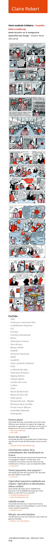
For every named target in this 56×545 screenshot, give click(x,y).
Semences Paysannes (19, 353)
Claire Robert (25, 9)
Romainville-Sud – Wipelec (22, 401)
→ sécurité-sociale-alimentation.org (21, 445)
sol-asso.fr (14, 477)
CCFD (12, 366)
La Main (14, 385)
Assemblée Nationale (19, 410)
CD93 (12, 388)
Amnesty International (20, 335)
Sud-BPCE (14, 360)
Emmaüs (14, 331)
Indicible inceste (16, 510)
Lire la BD (13, 432)
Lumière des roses (18, 382)
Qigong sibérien (17, 375)
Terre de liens (16, 344)
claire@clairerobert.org (19, 538)
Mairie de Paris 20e (19, 394)
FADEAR (14, 350)
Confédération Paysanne (21, 325)
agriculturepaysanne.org (19, 497)
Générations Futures (19, 341)
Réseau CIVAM (16, 347)
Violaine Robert (17, 379)
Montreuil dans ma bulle (21, 404)
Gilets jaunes (16, 398)
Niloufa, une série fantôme (20, 521)
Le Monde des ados (19, 369)
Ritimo (13, 338)
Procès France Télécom (20, 407)
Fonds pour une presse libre (23, 322)
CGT (12, 328)
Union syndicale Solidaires (22, 363)
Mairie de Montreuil (19, 391)
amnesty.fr (14, 466)
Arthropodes (16, 413)
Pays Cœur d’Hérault (17, 430)
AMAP (13, 357)
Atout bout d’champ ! (19, 372)
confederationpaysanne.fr (19, 495)
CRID (12, 319)
